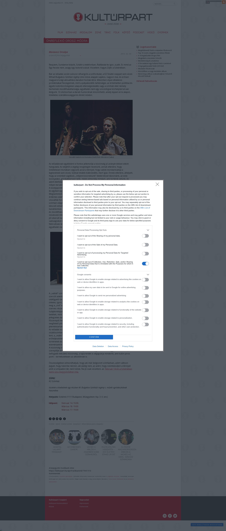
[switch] (145, 236)
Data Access (113, 346)
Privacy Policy (128, 346)
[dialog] (113, 265)
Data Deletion (98, 346)
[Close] (158, 185)
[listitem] (113, 230)
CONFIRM (94, 337)
